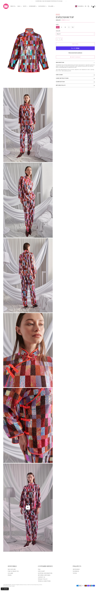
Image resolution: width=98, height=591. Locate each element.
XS (57, 27)
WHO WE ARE (12, 569)
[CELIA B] (6, 6)
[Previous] (32, 1)
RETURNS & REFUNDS (44, 575)
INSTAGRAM (76, 569)
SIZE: (58, 24)
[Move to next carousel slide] (94, 559)
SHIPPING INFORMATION (45, 573)
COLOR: (60, 31)
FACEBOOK (76, 571)
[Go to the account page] (91, 6)
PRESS (10, 575)
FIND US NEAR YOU (13, 571)
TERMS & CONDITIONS (44, 581)
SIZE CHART (41, 571)
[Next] (66, 1)
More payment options (75, 52)
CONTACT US (41, 577)
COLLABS (10, 573)
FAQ (39, 569)
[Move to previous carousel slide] (90, 559)
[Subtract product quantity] (57, 39)
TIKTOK (75, 573)
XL (72, 27)
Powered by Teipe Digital (9, 586)
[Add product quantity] (61, 39)
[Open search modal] (88, 6)
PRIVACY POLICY (42, 579)
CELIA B (13, 584)
